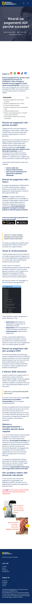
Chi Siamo (5, 570)
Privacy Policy (5, 571)
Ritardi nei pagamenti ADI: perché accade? (14, 100)
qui (7, 490)
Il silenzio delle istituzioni (11, 111)
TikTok (4, 585)
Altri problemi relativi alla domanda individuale (14, 117)
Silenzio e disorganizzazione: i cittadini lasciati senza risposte (15, 114)
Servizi (3, 568)
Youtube (4, 584)
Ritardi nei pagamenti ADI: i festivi (14, 103)
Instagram (5, 582)
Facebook (4, 580)
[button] (24, 3)
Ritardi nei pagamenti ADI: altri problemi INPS (16, 108)
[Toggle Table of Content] (26, 97)
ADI (28, 375)
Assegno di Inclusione (16, 34)
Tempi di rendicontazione (11, 105)
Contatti (4, 566)
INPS (3, 260)
